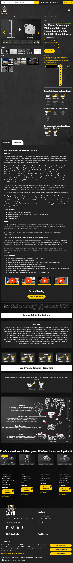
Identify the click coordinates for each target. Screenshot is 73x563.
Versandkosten (5, 496)
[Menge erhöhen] (55, 65)
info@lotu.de (43, 522)
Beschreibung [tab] (7, 142)
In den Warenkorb (60, 76)
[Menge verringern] (55, 67)
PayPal (40, 557)
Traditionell (19, 16)
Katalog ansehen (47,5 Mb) (36, 296)
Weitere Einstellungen (18, 560)
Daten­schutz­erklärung (9, 553)
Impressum (20, 553)
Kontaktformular (44, 516)
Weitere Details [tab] (17, 142)
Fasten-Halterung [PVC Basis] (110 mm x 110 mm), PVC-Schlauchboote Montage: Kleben (65, 478)
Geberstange (12, 16)
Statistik (17, 557)
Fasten (5, 16)
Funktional (7, 560)
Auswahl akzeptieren (61, 549)
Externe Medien (28, 557)
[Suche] (36, 2)
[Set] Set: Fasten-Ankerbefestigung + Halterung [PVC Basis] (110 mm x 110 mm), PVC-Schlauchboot (8, 479)
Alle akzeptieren (60, 545)
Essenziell (7, 557)
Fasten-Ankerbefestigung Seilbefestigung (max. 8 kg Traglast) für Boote (27, 478)
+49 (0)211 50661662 (45, 519)
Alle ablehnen (61, 553)
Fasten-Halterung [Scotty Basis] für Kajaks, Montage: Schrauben (45, 477)
